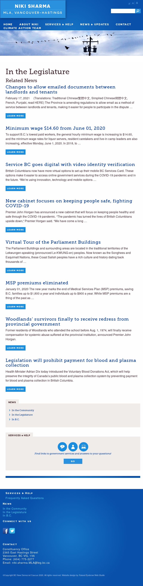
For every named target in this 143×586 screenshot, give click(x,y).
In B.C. (16, 419)
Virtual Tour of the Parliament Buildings (53, 242)
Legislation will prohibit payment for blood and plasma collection (71, 363)
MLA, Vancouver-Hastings (32, 12)
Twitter (12, 531)
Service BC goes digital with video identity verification (70, 164)
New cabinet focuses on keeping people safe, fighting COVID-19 (69, 203)
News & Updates (94, 24)
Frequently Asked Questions (25, 498)
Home (8, 24)
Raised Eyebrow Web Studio (92, 575)
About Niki (29, 24)
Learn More (15, 115)
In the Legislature (22, 414)
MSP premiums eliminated (37, 282)
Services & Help (59, 24)
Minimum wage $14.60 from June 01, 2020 (55, 128)
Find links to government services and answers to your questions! (73, 453)
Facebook (5, 531)
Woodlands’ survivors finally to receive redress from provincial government (67, 322)
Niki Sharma (33, 6)
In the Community (23, 410)
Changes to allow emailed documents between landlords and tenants (61, 89)
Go (73, 461)
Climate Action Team (22, 28)
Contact (123, 24)
